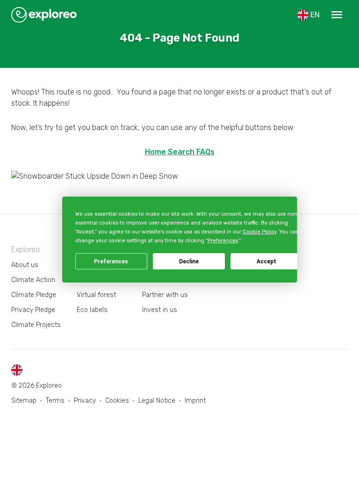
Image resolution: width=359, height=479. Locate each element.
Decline (189, 261)
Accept (266, 261)
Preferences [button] (222, 241)
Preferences (111, 261)
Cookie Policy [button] (259, 232)
